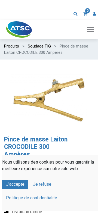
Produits (11, 46)
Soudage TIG (39, 46)
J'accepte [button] (15, 184)
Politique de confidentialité (31, 197)
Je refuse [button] (42, 184)
